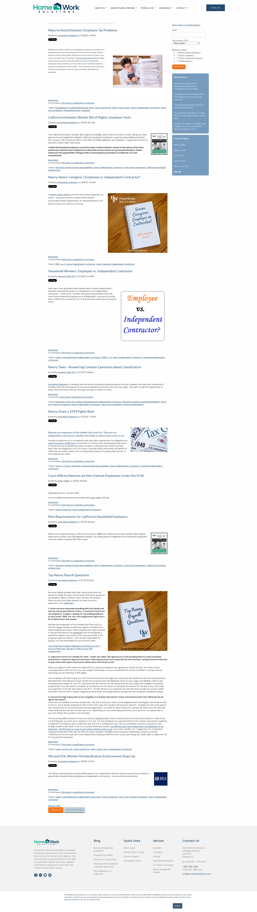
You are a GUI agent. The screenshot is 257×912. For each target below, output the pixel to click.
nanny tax (181, 166)
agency (180, 150)
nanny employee (63, 509)
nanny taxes (96, 749)
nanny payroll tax (103, 107)
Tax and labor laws (83, 58)
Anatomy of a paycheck (105, 859)
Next (58, 806)
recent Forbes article (59, 194)
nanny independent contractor (145, 107)
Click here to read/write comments (78, 103)
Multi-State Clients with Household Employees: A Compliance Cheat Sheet (186, 86)
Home (50, 23)
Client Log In (129, 848)
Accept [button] (177, 906)
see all (177, 171)
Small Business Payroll (163, 860)
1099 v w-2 (60, 264)
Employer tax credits (103, 855)
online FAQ (68, 603)
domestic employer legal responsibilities (74, 167)
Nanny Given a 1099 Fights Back (71, 411)
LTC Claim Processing (163, 865)
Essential (157, 848)
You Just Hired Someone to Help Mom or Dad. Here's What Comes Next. (190, 116)
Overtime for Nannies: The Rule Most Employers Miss (188, 106)
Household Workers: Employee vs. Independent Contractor (90, 271)
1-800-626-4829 (190, 866)
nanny (180, 145)
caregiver (85, 110)
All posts (52, 806)
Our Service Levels (75, 810)
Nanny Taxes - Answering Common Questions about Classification (94, 367)
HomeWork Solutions (67, 35)
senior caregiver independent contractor (115, 264)
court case (95, 497)
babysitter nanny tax (65, 402)
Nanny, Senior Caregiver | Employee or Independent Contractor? (94, 177)
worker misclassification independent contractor (78, 357)
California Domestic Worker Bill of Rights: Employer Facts (89, 117)
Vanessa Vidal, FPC (66, 276)
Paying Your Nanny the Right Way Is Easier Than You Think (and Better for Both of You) (190, 126)
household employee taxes (81, 107)
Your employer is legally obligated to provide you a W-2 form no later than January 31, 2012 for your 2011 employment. (74, 649)
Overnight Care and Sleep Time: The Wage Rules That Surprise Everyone (189, 97)
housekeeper (61, 107)
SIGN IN (215, 8)
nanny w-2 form (63, 466)
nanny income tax (63, 749)
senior (180, 161)
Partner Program (131, 856)
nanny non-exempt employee (133, 797)
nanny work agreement (135, 167)
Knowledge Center (132, 860)
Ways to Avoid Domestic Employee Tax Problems (82, 30)
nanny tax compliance (111, 404)
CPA (179, 155)
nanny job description (133, 404)
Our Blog (58, 23)
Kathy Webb (63, 481)
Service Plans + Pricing (134, 852)
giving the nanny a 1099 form (61, 443)
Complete (158, 852)
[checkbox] (190, 56)
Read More (53, 100)
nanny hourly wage (121, 107)
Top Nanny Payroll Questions (68, 575)
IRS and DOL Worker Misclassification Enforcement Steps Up (91, 756)
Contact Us (56, 810)
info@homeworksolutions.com (196, 874)
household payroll (72, 110)
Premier (156, 856)
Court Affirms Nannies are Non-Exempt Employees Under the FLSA (96, 475)
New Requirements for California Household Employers (87, 516)
